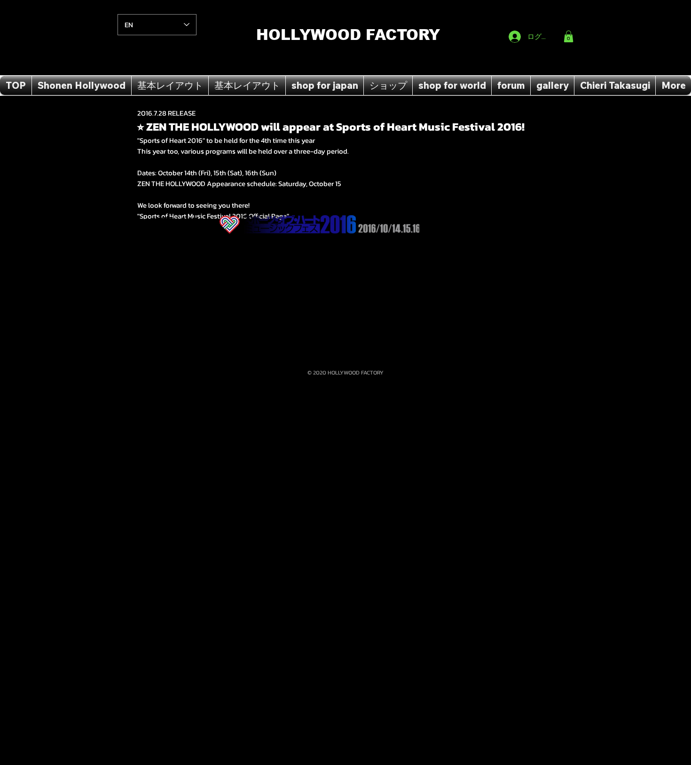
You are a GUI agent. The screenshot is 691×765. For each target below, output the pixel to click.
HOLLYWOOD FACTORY (348, 35)
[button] (568, 36)
